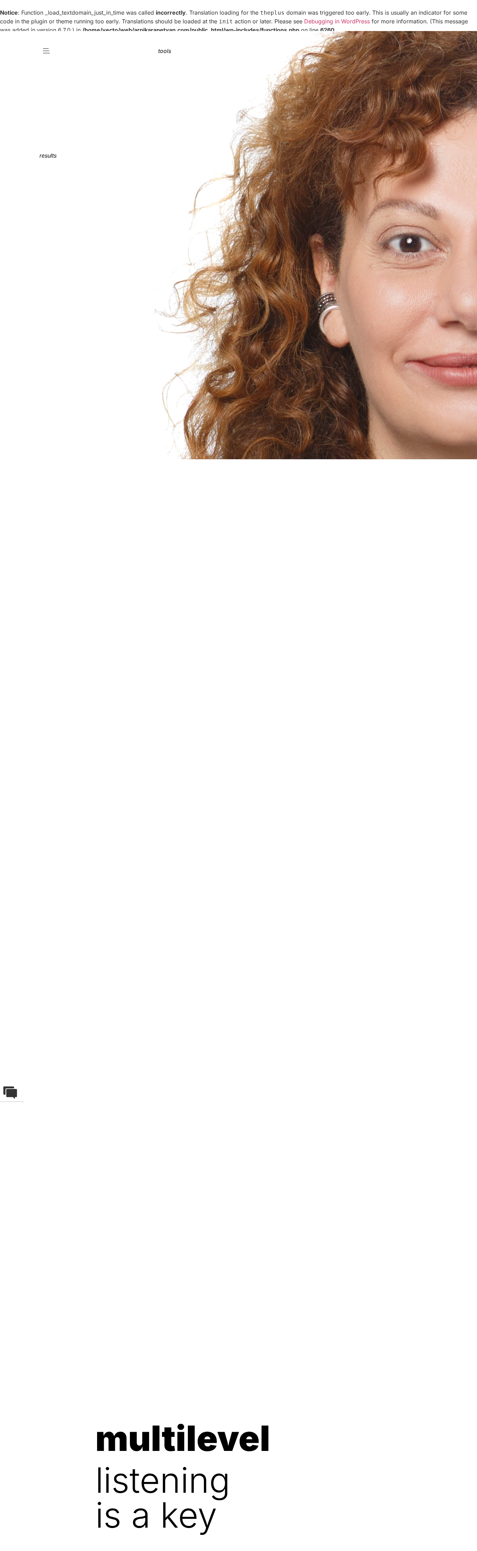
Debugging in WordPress (337, 21)
